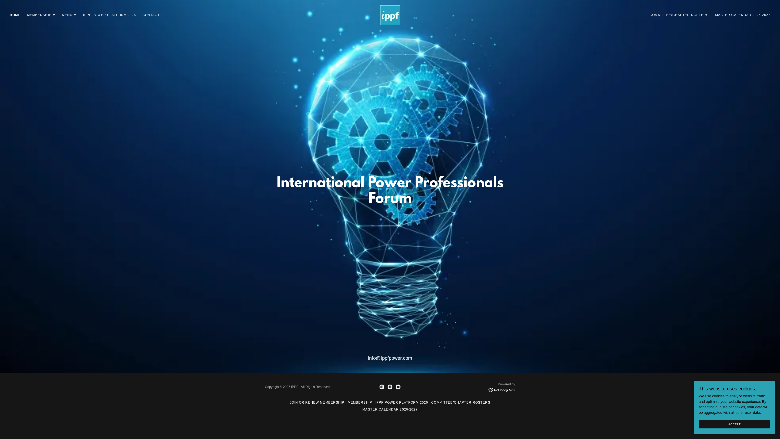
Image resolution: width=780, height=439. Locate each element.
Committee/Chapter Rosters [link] (679, 15)
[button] (41, 15)
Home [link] (15, 15)
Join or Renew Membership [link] (317, 402)
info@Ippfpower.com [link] (390, 358)
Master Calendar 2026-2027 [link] (742, 15)
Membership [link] (360, 402)
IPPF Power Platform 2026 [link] (109, 15)
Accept (734, 424)
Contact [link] (151, 15)
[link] (390, 15)
